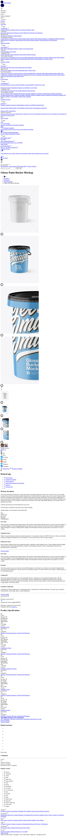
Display (30, 67)
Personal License (5, 627)
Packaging (8, 30)
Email (36, 85)
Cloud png (26, 114)
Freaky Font (4, 73)
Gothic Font (60, 73)
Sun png (12, 115)
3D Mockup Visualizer (6, 36)
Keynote (33, 90)
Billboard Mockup (60, 38)
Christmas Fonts (40, 75)
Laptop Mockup (19, 40)
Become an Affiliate (17, 468)
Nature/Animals (9, 108)
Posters (8, 87)
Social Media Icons (13, 57)
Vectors (5, 48)
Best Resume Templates (24, 93)
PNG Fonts (4, 70)
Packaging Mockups (11, 633)
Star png (8, 114)
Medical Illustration (29, 57)
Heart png (3, 114)
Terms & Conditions (39, 815)
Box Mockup (27, 40)
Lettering (9, 70)
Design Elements (5, 59)
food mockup (9, 477)
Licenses (54, 815)
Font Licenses (4, 79)
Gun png (51, 114)
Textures (20, 48)
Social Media (26, 87)
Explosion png (39, 114)
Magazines (3, 87)
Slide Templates (14, 93)
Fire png (13, 114)
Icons (24, 48)
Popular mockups (44, 811)
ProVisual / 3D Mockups (41, 824)
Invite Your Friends (25, 827)
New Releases (31, 33)
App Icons (21, 57)
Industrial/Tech (40, 105)
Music (14, 108)
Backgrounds (29, 48)
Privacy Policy (48, 815)
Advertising (23, 30)
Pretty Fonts (57, 75)
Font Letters (6, 76)
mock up (7, 485)
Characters (13, 105)
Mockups (3, 633)
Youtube (8, 831)
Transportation (36, 108)
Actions (3, 51)
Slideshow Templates (36, 93)
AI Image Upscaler (6, 824)
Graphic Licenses (5, 62)
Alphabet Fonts (26, 75)
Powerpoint (11, 90)
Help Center (4, 820)
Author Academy (22, 820)
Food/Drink (33, 105)
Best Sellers (4, 33)
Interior (2, 108)
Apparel (3, 30)
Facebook (3, 831)
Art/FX (7, 111)
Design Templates (19, 811)
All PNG (3, 103)
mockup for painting (10, 479)
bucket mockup (9, 481)
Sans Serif (6, 67)
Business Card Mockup (49, 38)
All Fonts (3, 66)
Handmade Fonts (23, 70)
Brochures (3, 85)
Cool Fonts (10, 73)
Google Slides (4, 90)
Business (27, 105)
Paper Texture (56, 57)
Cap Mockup (11, 40)
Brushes (7, 51)
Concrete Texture (48, 59)
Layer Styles (12, 51)
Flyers (39, 85)
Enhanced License (5, 710)
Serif (2, 67)
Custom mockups (17, 36)
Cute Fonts (38, 73)
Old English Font (31, 73)
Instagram (18, 831)
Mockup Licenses (5, 43)
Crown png (32, 114)
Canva (16, 90)
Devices (18, 30)
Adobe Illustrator (14, 54)
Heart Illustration (39, 59)
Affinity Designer (31, 54)
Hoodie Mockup (13, 38)
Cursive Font (16, 73)
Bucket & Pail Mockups (23, 633)
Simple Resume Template (48, 93)
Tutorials (15, 820)
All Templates (4, 83)
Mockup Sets (10, 33)
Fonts (12, 811)
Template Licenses (5, 99)
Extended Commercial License (9, 668)
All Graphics (4, 47)
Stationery (29, 30)
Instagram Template (58, 95)
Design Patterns (39, 57)
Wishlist (29, 811)
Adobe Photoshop (5, 54)
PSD (2, 48)
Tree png (7, 115)
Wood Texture (13, 59)
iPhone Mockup (22, 38)
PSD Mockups (53, 40)
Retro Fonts (13, 76)
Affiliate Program (15, 827)
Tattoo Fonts (45, 73)
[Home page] (5, 176)
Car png (3, 115)
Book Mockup (30, 38)
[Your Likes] (1, 158)
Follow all (3, 449)
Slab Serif (11, 67)
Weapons (3, 105)
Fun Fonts (33, 75)
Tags (38, 820)
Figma (21, 54)
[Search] (17, 168)
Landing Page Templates (24, 96)
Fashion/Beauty (21, 105)
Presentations (14, 87)
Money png (57, 114)
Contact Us (10, 820)
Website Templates (35, 95)
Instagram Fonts (53, 73)
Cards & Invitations (20, 85)
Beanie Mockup (35, 40)
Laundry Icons (4, 57)
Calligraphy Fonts (12, 75)
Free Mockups (39, 33)
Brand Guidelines (32, 820)
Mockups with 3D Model (20, 33)
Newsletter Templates (24, 95)
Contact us (14, 607)
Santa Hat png (19, 114)
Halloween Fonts (49, 75)
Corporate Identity (29, 85)
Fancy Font (23, 73)
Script (15, 67)
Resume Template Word (47, 95)
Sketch (24, 54)
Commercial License (6, 648)
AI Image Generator (16, 824)
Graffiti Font (4, 75)
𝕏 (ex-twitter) (24, 831)
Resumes (20, 87)
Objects (3, 111)
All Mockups (4, 28)
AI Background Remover (28, 824)
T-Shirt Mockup (5, 38)
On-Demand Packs (29, 815)
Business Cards (10, 85)
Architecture (43, 108)
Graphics (8, 811)
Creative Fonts (31, 70)
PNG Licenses (4, 118)
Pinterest (13, 831)
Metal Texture (30, 59)
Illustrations (11, 48)
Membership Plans (6, 815)
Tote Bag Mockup (44, 40)
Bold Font (19, 75)
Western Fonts (20, 76)
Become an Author (6, 827)
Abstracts (8, 105)
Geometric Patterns (48, 57)
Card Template (14, 96)
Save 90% (3, 24)
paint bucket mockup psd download (14, 483)
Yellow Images (4, 833)
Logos (43, 85)
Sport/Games (29, 108)
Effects (62, 57)
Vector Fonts (15, 70)
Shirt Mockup (4, 40)
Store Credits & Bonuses (17, 815)
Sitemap (42, 820)
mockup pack (9, 486)
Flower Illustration (22, 59)
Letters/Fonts (12, 111)
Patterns (16, 48)
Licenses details (5, 551)
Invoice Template (5, 93)
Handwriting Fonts (22, 67)
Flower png (46, 114)
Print (33, 30)
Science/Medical (21, 108)
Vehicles (13, 30)
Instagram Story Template (12, 95)
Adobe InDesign (22, 90)
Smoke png (63, 114)
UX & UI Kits (33, 87)
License (3, 21)
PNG (25, 811)
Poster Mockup (38, 38)
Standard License (5, 689)
